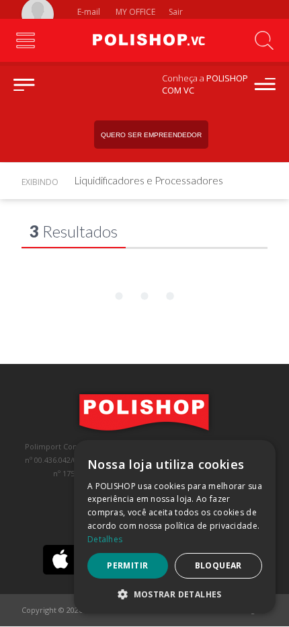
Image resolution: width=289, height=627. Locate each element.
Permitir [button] (127, 565)
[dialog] (175, 527)
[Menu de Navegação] (25, 40)
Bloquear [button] (218, 565)
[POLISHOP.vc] (144, 40)
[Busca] (264, 40)
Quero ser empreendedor (151, 135)
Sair (177, 11)
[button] (174, 593)
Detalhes (104, 539)
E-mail (87, 11)
